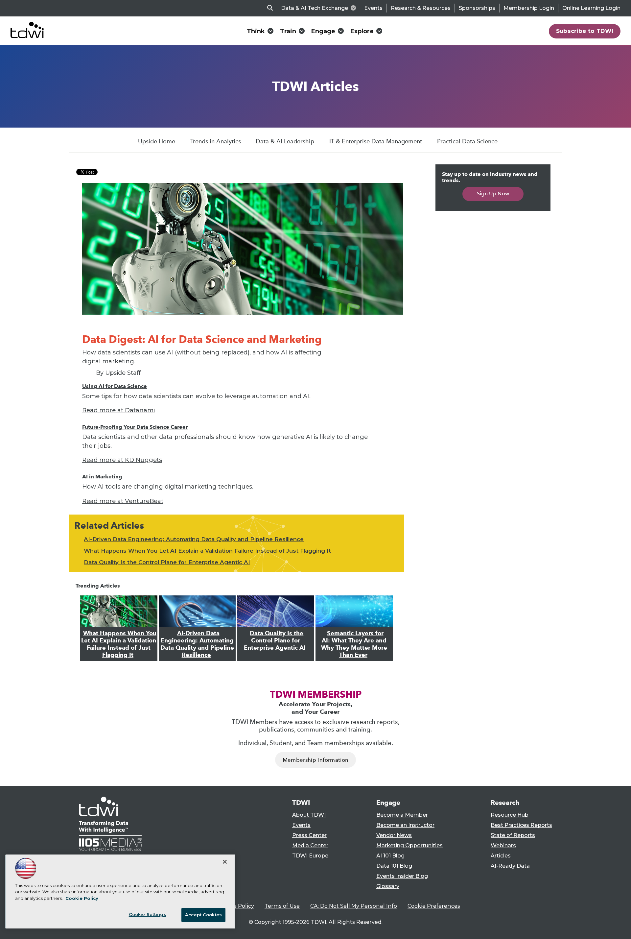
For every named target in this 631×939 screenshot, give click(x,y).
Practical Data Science (467, 141)
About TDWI (309, 815)
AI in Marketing (102, 476)
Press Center (309, 835)
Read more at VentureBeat (122, 501)
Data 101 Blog (394, 866)
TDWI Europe (310, 856)
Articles (501, 856)
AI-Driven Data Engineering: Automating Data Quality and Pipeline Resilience (194, 539)
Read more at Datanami (118, 410)
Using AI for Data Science (114, 386)
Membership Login (528, 8)
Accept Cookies (203, 914)
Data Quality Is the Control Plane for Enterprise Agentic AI (167, 562)
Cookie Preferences (434, 906)
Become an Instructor (405, 825)
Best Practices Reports (521, 825)
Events (373, 8)
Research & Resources (421, 8)
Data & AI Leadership (285, 141)
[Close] (225, 862)
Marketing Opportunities (409, 845)
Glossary (387, 886)
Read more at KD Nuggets (122, 460)
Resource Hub (509, 815)
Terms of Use (282, 906)
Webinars (503, 845)
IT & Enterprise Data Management (375, 141)
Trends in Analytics (215, 141)
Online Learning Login (591, 8)
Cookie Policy (236, 906)
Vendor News (394, 835)
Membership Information (315, 760)
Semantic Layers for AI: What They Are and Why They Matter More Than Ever (354, 644)
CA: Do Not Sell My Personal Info (353, 906)
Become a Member (402, 815)
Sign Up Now (493, 193)
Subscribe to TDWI (585, 31)
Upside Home (156, 141)
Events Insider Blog (402, 876)
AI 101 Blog (390, 856)
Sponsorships (477, 8)
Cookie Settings (147, 914)
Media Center (310, 845)
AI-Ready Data (510, 866)
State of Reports (513, 835)
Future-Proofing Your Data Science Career (135, 427)
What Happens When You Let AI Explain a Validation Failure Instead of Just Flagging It (207, 550)
